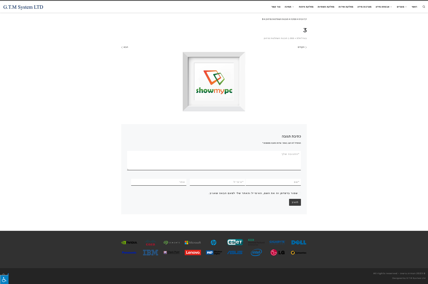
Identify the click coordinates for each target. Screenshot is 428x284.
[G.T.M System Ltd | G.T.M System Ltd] (23, 6)
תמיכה (294, 19)
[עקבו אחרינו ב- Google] (4, 274)
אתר (182, 182)
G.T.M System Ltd (415, 278)
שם (297, 182)
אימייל (239, 182)
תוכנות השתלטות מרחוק (277, 19)
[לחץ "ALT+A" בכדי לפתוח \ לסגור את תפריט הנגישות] (4, 279)
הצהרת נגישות (408, 273)
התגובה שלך (291, 154)
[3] (214, 81)
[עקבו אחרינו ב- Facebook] (8, 274)
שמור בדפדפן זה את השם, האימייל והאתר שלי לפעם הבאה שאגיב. (253, 193)
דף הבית (303, 19)
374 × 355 (295, 38)
